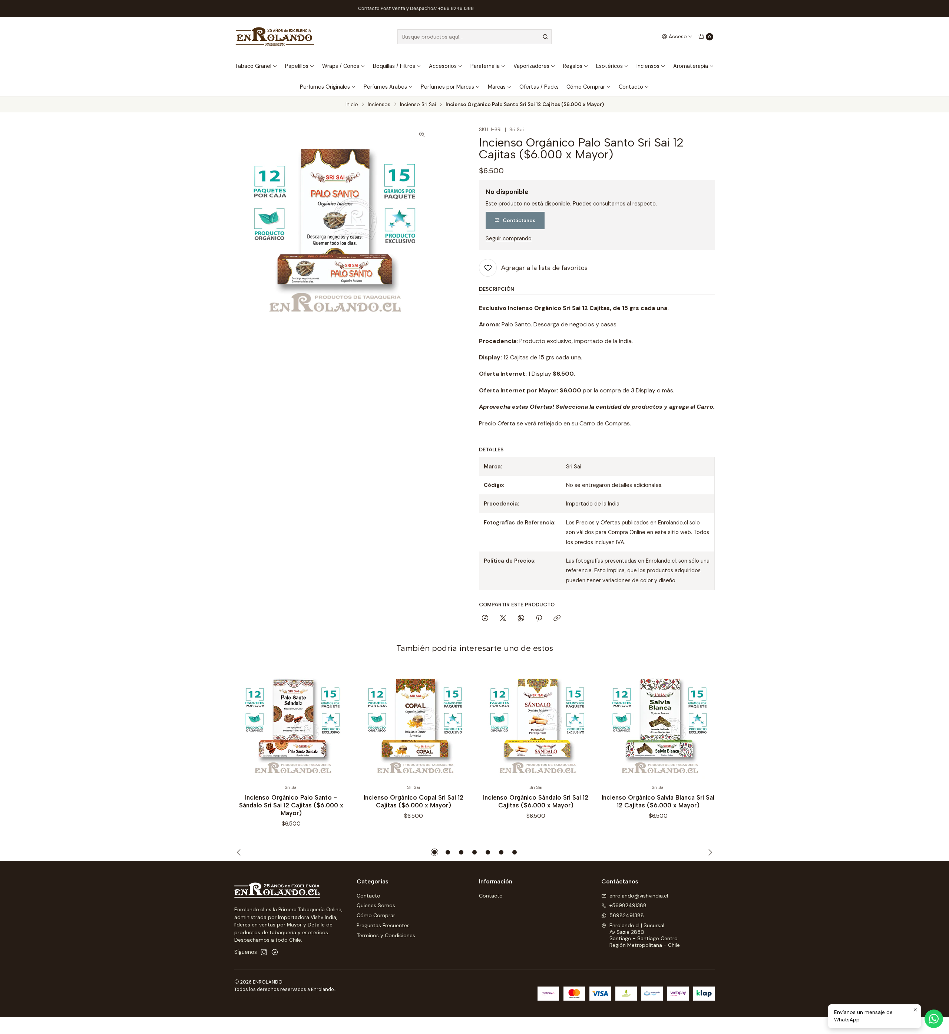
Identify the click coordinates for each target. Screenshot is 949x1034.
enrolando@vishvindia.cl (638, 895)
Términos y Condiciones (386, 935)
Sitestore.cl (316, 998)
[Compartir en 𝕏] (503, 618)
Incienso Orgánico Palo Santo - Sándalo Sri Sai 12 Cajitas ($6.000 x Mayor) (291, 805)
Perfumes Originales (325, 86)
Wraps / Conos (340, 66)
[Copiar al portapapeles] (557, 618)
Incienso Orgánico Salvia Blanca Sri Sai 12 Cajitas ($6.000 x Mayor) (658, 801)
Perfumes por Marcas (447, 86)
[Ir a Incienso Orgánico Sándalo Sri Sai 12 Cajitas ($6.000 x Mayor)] (535, 723)
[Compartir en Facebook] (485, 618)
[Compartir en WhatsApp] (521, 618)
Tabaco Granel (253, 66)
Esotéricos (609, 66)
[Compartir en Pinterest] (539, 618)
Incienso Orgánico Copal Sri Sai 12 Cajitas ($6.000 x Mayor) (413, 801)
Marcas (497, 86)
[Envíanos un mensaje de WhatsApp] (934, 1019)
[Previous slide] (239, 852)
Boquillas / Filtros (394, 66)
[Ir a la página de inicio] (274, 37)
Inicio (351, 104)
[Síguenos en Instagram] (264, 952)
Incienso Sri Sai (418, 104)
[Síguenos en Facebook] (274, 952)
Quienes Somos (376, 905)
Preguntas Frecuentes (383, 925)
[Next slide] (709, 852)
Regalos (572, 66)
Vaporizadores (531, 66)
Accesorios (443, 66)
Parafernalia (485, 66)
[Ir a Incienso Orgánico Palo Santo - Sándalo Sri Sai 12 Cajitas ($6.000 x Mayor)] (291, 723)
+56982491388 (628, 905)
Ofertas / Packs (539, 86)
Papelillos (296, 66)
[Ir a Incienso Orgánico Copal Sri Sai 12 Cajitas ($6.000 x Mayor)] (413, 723)
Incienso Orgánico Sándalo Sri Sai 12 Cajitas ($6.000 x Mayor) (535, 801)
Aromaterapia (690, 66)
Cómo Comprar (585, 86)
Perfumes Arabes (385, 86)
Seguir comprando (509, 238)
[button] (434, 852)
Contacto (631, 86)
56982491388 (626, 915)
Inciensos (647, 66)
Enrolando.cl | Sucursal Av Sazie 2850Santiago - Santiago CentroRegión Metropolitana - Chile (644, 935)
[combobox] (474, 36)
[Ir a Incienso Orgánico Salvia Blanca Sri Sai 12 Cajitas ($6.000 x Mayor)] (658, 723)
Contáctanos (519, 220)
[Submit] (545, 36)
